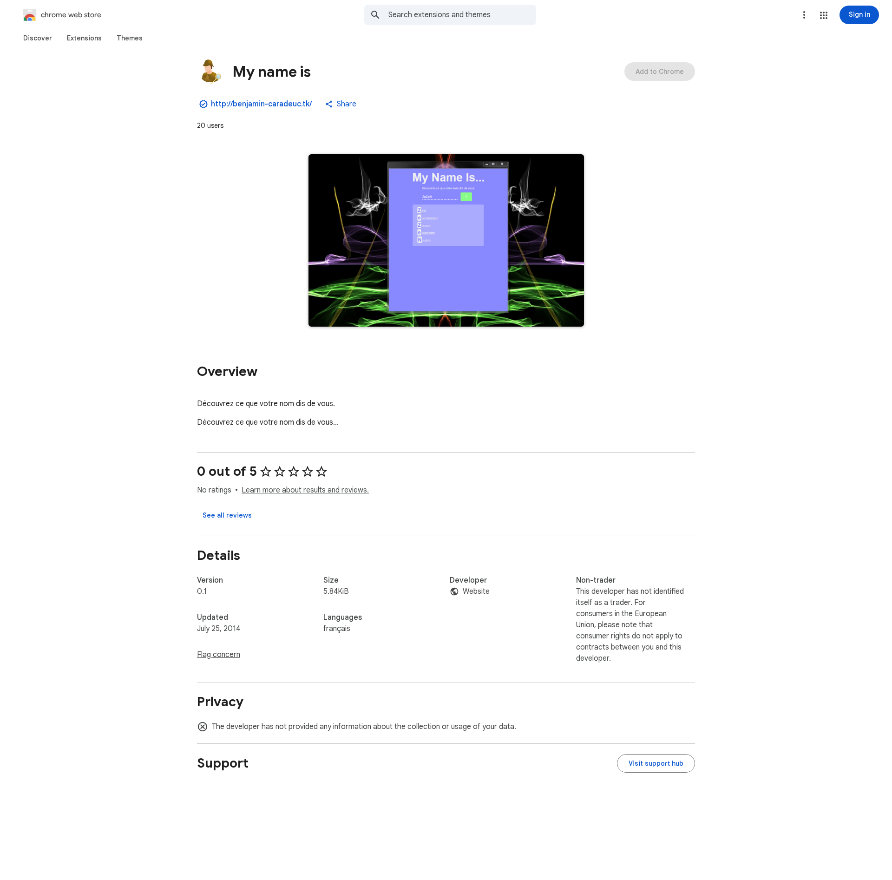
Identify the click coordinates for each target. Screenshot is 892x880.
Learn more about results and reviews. (305, 490)
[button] (823, 15)
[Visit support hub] (656, 763)
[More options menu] (804, 15)
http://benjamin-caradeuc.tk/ (261, 104)
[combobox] (462, 14)
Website (476, 591)
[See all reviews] (227, 515)
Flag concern (218, 654)
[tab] (37, 38)
